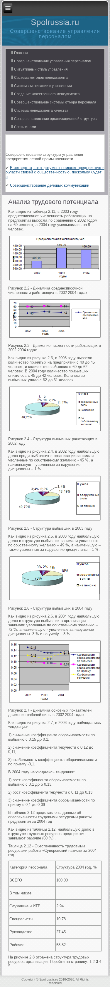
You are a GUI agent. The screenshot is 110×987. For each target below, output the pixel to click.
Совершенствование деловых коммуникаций (49, 185)
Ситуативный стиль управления (41, 69)
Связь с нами (25, 127)
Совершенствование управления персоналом (52, 61)
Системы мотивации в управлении (43, 86)
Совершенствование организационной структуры (55, 119)
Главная (21, 53)
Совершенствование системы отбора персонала (55, 102)
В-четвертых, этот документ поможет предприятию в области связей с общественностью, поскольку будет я (55, 172)
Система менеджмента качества (41, 110)
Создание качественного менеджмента (47, 94)
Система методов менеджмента (41, 78)
